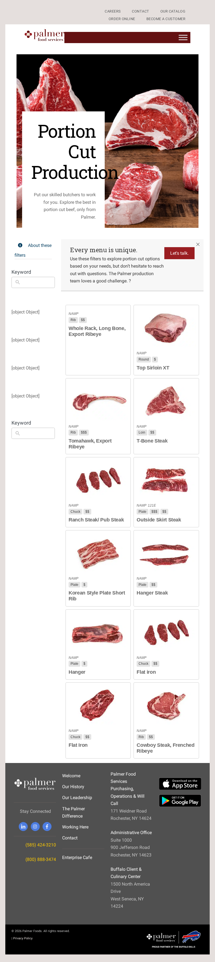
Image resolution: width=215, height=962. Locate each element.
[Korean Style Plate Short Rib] (98, 553)
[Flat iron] (166, 632)
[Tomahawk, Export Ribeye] (98, 401)
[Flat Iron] (98, 705)
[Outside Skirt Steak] (166, 480)
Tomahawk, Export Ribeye (90, 444)
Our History (73, 786)
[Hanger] (98, 632)
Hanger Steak (152, 593)
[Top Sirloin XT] (166, 327)
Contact (70, 838)
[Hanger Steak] (166, 553)
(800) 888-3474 (40, 859)
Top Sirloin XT (153, 368)
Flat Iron (78, 745)
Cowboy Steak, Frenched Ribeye (165, 748)
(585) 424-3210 (40, 845)
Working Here (75, 827)
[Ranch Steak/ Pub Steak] (98, 480)
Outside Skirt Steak (159, 520)
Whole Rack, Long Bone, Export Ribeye (97, 331)
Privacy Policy (22, 938)
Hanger (77, 672)
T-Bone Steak (152, 441)
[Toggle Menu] (183, 37)
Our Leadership (77, 797)
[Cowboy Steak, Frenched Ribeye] (166, 705)
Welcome (71, 775)
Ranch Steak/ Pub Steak (96, 520)
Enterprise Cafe (77, 857)
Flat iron (146, 672)
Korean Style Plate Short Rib (97, 595)
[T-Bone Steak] (166, 401)
